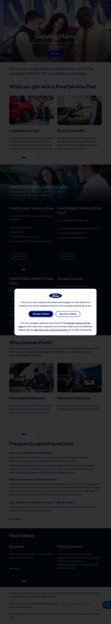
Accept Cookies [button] (41, 314)
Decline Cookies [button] (67, 314)
